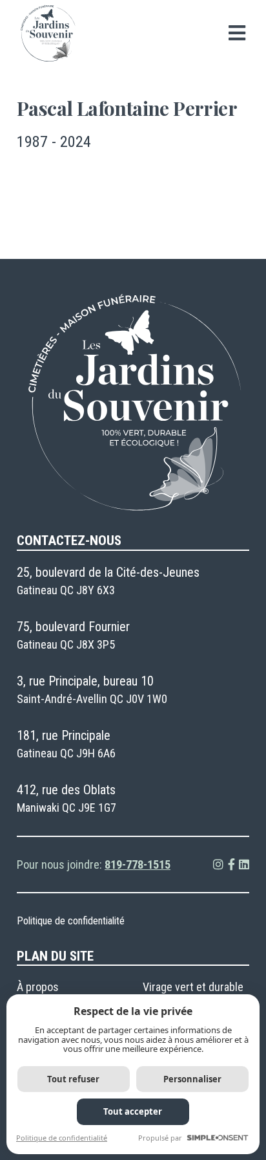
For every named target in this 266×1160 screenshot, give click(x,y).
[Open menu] (237, 33)
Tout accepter (132, 1111)
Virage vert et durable (193, 987)
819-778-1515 (137, 864)
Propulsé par (160, 1138)
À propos (38, 987)
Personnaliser (192, 1079)
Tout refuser (73, 1079)
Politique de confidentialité (71, 921)
